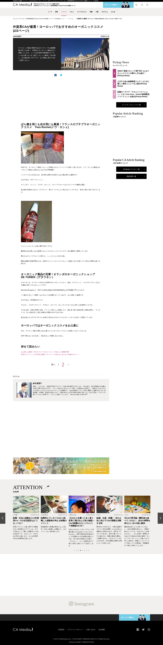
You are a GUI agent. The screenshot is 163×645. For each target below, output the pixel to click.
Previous (2, 518)
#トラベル (16, 376)
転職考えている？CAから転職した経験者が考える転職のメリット (54, 520)
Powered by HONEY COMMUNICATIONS (81, 642)
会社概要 (102, 629)
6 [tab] (84, 550)
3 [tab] (78, 550)
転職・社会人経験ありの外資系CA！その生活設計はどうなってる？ (26, 520)
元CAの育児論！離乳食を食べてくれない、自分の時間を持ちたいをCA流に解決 (137, 520)
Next (160, 518)
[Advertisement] (61, 95)
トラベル (64, 12)
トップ (50, 12)
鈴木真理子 (18, 36)
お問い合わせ (90, 629)
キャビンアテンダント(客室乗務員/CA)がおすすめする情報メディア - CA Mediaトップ (38, 18)
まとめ (113, 12)
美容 (56, 12)
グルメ (72, 12)
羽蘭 (15, 515)
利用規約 (61, 629)
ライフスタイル (81, 12)
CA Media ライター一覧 (131, 169)
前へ (53, 364)
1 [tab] (74, 550)
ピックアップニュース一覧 (131, 105)
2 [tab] (76, 550)
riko (127, 515)
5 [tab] (82, 550)
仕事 (97, 12)
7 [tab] (86, 550)
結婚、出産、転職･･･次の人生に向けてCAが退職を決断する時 (108, 520)
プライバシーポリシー (75, 629)
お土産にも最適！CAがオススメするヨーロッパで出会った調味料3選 (45, 352)
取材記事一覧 (131, 176)
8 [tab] (88, 550)
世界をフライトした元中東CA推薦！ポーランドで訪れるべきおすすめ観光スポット (50, 354)
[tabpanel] (26, 521)
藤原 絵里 (73, 515)
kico (99, 515)
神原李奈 (45, 515)
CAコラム (105, 12)
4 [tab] (80, 550)
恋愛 (91, 12)
